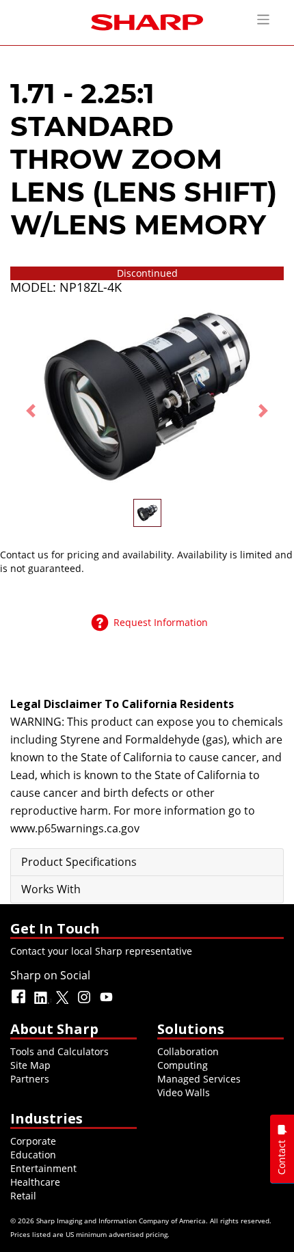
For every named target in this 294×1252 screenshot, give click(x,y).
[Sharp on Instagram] (85, 1002)
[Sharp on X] (63, 1002)
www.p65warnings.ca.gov (74, 828)
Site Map (30, 1065)
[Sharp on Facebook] (19, 1002)
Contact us (24, 554)
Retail (23, 1195)
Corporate (33, 1140)
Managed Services (199, 1078)
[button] (30, 410)
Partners (29, 1078)
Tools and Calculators (59, 1051)
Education (33, 1154)
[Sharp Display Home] (147, 21)
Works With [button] (51, 889)
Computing (182, 1065)
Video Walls (183, 1092)
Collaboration (188, 1051)
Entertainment (43, 1168)
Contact (281, 1157)
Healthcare (35, 1181)
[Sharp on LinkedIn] (41, 1002)
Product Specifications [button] (79, 861)
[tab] (147, 862)
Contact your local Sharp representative (101, 950)
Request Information (160, 622)
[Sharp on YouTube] (107, 1002)
